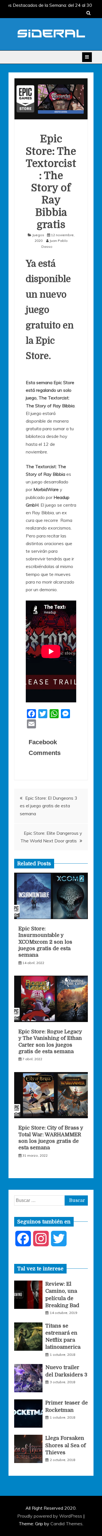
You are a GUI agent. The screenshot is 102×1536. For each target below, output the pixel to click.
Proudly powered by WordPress (50, 1516)
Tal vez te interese (40, 1269)
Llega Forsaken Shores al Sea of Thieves (65, 1445)
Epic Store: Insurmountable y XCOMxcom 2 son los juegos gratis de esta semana (45, 942)
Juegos (38, 235)
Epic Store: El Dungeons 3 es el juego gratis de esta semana (48, 805)
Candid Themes (66, 1523)
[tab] (40, 1268)
